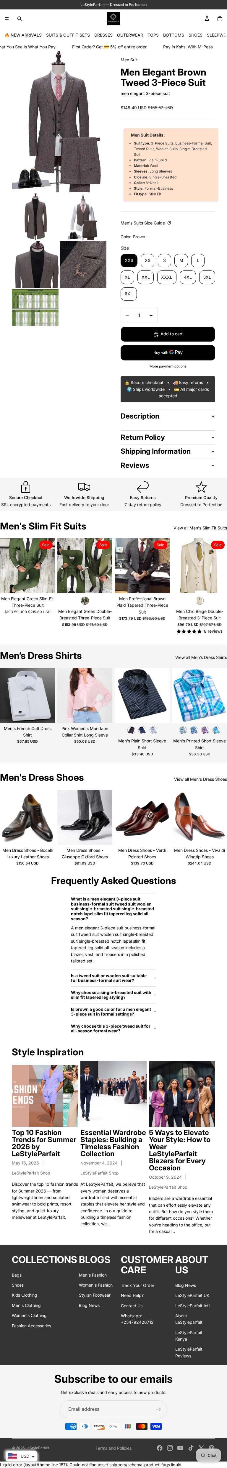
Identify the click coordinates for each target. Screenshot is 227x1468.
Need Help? (132, 1295)
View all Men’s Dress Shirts (201, 657)
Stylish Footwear (95, 1295)
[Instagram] (170, 1447)
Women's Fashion (96, 1284)
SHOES (195, 34)
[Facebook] (159, 1447)
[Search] (19, 18)
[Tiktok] (190, 1447)
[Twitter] (201, 1447)
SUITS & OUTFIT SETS (68, 34)
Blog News (89, 1305)
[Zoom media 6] (35, 307)
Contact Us (131, 1305)
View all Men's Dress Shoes (200, 779)
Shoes (18, 1284)
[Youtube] (180, 1447)
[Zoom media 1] (59, 121)
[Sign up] (158, 1409)
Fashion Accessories (31, 1325)
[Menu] (7, 18)
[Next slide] (48, 565)
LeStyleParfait (37, 1448)
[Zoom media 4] (35, 264)
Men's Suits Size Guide (143, 222)
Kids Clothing (24, 1295)
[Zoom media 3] (83, 216)
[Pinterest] (211, 1447)
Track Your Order (137, 1284)
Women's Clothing (29, 1315)
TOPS (153, 34)
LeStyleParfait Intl (192, 1305)
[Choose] (45, 584)
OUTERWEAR (130, 34)
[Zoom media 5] (83, 264)
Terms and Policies (113, 1448)
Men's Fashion (93, 1274)
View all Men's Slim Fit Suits (200, 527)
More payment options (168, 366)
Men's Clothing (26, 1305)
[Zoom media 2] (35, 216)
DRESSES (103, 34)
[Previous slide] (6, 565)
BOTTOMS (173, 34)
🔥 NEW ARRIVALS (23, 34)
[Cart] (219, 18)
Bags (17, 1274)
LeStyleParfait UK (192, 1295)
